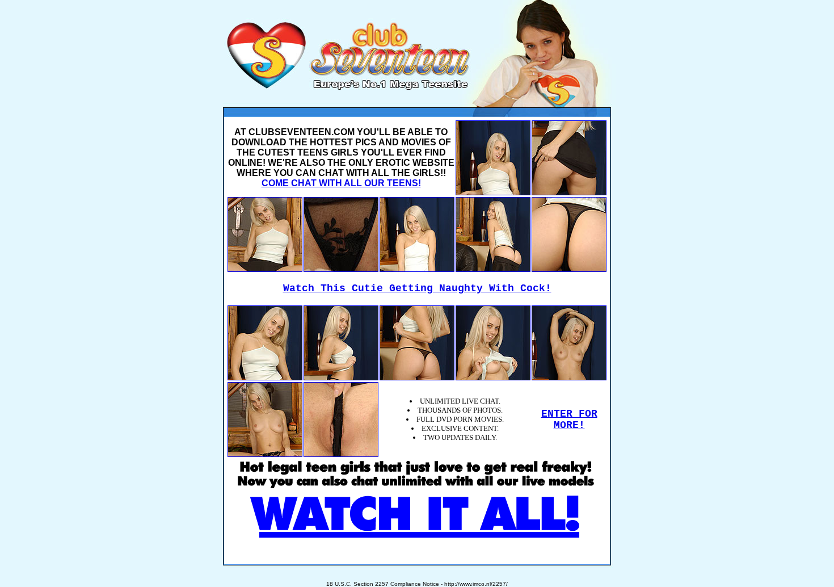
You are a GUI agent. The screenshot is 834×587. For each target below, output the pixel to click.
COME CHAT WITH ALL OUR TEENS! (341, 183)
